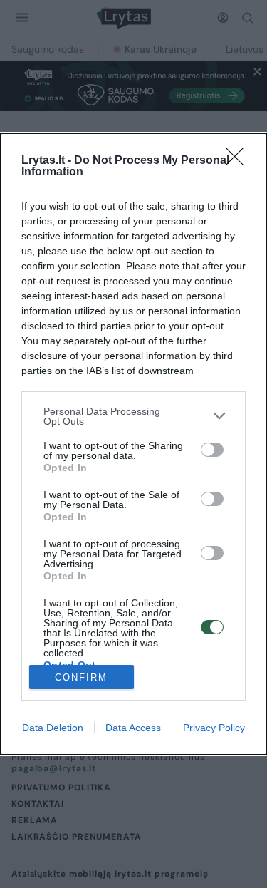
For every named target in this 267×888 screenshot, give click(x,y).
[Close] (239, 161)
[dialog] (133, 444)
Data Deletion (52, 727)
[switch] (212, 450)
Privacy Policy (214, 727)
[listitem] (133, 416)
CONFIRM (81, 677)
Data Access (133, 727)
